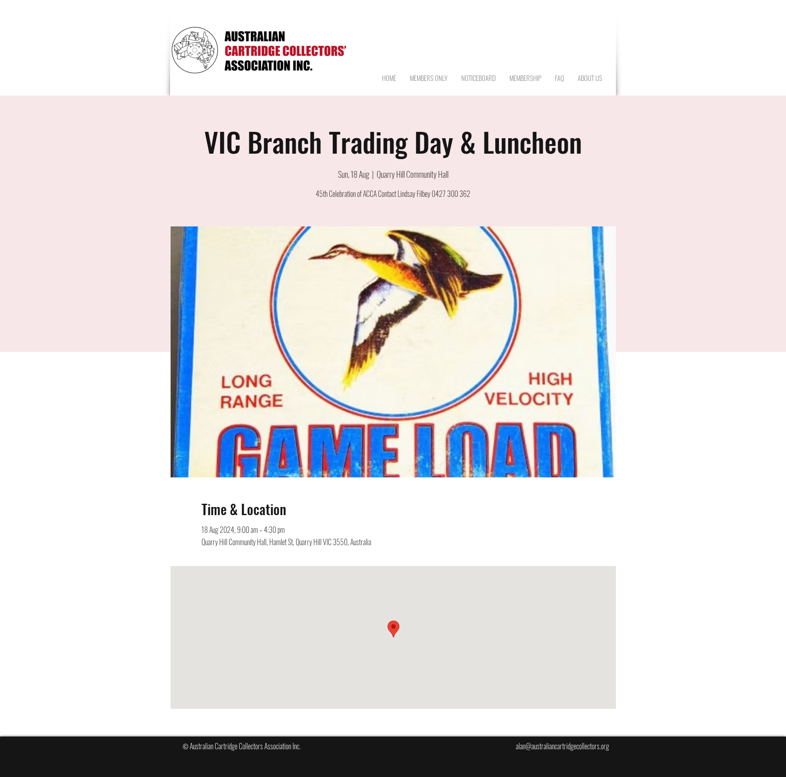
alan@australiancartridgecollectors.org (562, 746)
